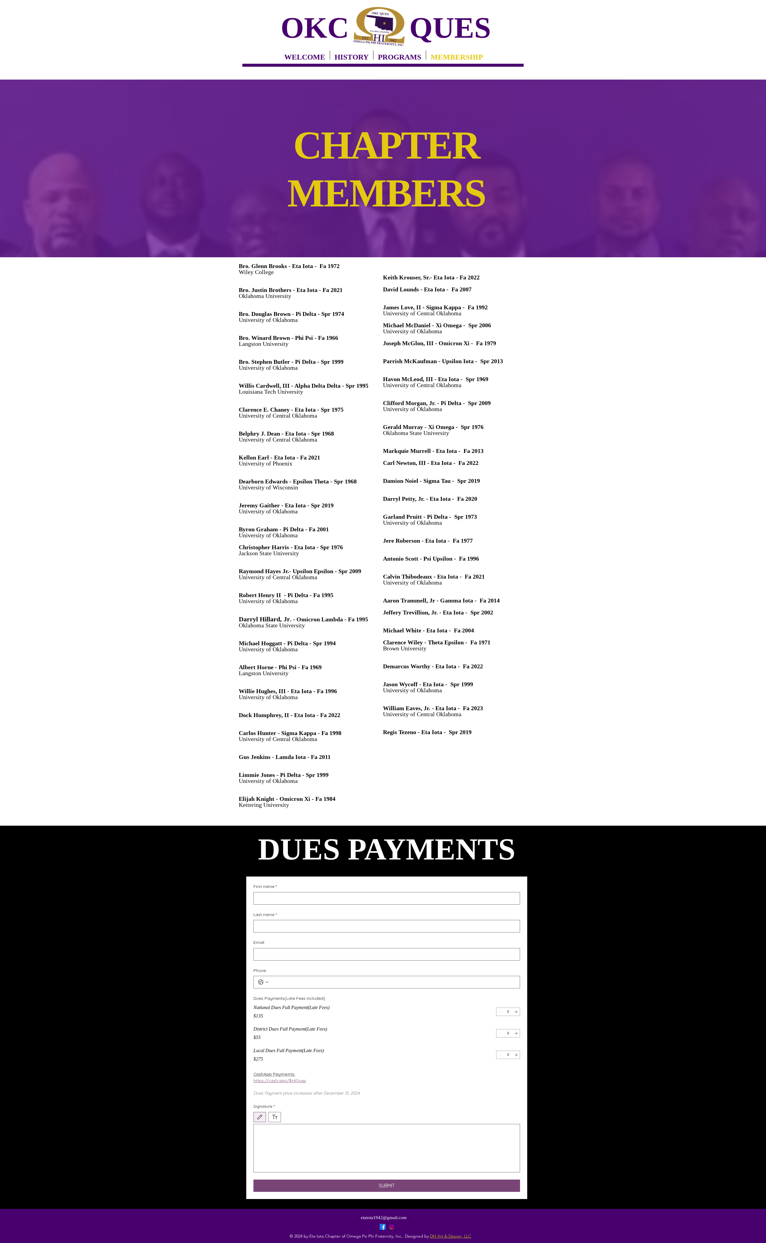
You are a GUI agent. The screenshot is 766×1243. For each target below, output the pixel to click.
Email (258, 942)
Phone (259, 970)
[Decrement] (500, 1012)
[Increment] (516, 1012)
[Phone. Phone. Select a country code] (263, 982)
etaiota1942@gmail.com (384, 1217)
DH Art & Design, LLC (450, 1236)
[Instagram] (392, 1227)
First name (265, 886)
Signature (264, 1106)
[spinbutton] (508, 1012)
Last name (265, 914)
